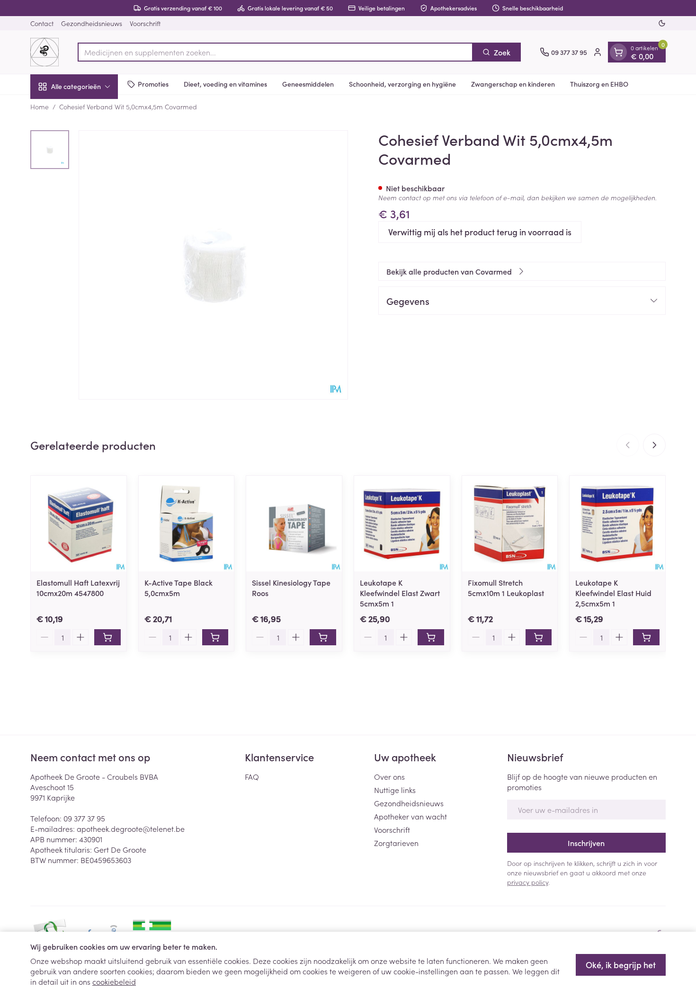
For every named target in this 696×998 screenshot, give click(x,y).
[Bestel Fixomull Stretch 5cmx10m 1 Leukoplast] (539, 637)
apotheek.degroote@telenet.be (131, 828)
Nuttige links (395, 789)
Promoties (153, 84)
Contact (42, 23)
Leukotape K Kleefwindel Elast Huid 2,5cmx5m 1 (613, 592)
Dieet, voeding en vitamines (225, 84)
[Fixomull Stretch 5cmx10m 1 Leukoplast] (510, 523)
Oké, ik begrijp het (621, 965)
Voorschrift (145, 23)
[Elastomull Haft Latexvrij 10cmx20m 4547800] (78, 523)
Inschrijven (586, 843)
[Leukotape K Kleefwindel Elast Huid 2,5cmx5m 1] (617, 523)
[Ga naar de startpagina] (44, 52)
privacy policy (527, 882)
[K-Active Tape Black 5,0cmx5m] (186, 523)
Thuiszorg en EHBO (599, 84)
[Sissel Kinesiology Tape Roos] (294, 523)
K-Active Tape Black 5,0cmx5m (178, 587)
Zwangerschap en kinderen (513, 84)
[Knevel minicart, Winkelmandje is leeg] (618, 52)
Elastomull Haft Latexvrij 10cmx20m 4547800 (78, 587)
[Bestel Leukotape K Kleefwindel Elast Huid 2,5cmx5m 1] (646, 637)
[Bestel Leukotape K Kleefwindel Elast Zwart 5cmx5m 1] (431, 637)
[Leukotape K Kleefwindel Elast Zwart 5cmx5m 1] (402, 523)
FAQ (252, 776)
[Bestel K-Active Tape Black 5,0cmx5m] (215, 637)
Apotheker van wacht (410, 816)
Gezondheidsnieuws (91, 23)
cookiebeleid (114, 981)
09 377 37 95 (84, 818)
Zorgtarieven (396, 843)
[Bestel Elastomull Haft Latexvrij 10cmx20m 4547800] (107, 637)
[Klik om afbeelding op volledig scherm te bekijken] (213, 265)
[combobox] (275, 52)
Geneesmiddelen (308, 84)
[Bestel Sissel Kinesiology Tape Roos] (323, 637)
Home (39, 106)
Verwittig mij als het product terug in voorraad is (479, 232)
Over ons (389, 776)
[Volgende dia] (654, 445)
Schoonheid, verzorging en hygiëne (402, 84)
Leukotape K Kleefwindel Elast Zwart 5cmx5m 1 (400, 592)
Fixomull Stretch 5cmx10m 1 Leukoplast (506, 587)
